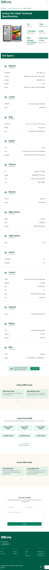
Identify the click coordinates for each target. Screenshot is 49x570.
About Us (15, 551)
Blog (2, 551)
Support (2, 553)
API (26, 553)
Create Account (35, 368)
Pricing (26, 551)
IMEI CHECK (3, 8)
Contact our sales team (24, 445)
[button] (18, 401)
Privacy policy (40, 553)
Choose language (4, 541)
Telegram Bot (28, 555)
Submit (24, 524)
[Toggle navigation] (47, 2)
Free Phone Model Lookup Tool (15, 8)
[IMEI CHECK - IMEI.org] (6, 2)
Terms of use (40, 551)
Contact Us (15, 553)
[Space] (6, 537)
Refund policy (40, 555)
